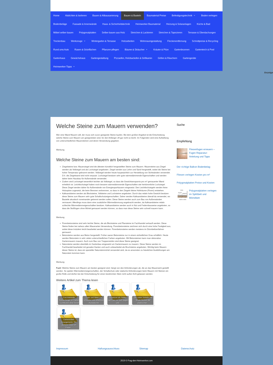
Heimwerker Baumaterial (148, 24)
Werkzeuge (76, 41)
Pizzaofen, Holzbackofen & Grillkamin (133, 58)
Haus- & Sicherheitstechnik (116, 24)
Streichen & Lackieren (142, 32)
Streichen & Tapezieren (170, 32)
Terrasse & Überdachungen (202, 32)
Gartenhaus (59, 58)
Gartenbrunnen (182, 49)
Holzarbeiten (127, 41)
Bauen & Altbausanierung (105, 15)
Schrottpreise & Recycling (205, 41)
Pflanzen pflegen (110, 49)
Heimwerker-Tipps (62, 66)
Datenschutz (187, 348)
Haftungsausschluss (108, 348)
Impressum (62, 348)
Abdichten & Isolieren (76, 15)
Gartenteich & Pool (204, 49)
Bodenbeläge (60, 24)
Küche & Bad (203, 24)
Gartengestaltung (99, 58)
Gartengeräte (189, 58)
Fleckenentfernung (176, 41)
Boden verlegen (209, 15)
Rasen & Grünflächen (85, 49)
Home (56, 15)
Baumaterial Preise (156, 15)
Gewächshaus (78, 58)
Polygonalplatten (87, 32)
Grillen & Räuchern (167, 58)
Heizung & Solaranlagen (178, 24)
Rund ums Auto (61, 49)
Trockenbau (59, 41)
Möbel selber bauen (63, 32)
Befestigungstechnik (182, 15)
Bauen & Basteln (132, 15)
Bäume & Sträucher (134, 49)
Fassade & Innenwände (85, 24)
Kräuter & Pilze (161, 49)
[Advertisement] (136, 96)
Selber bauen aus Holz (113, 32)
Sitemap (143, 348)
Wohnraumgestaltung (151, 41)
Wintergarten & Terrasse (103, 41)
